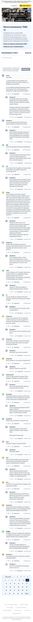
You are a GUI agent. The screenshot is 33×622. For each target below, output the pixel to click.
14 (10, 583)
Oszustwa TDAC (18, 610)
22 (18, 587)
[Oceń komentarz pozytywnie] (6, 94)
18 (26, 583)
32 (9, 593)
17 (22, 583)
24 (26, 587)
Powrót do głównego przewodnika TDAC (15, 44)
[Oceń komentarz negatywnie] (10, 94)
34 (17, 593)
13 (6, 583)
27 (14, 590)
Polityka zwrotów (7, 610)
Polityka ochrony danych (11, 604)
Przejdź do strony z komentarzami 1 (13, 46)
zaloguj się (28, 53)
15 (14, 583)
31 (5, 593)
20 (10, 587)
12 (27, 580)
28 (18, 590)
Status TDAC (27, 610)
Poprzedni (8, 577)
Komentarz (26, 69)
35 (22, 593)
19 (6, 587)
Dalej (26, 593)
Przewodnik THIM (17, 613)
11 (23, 580)
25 (6, 590)
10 (19, 580)
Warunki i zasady (24, 604)
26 (10, 590)
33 (13, 593)
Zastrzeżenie (10, 607)
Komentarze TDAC (16, 14)
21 (14, 587)
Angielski (14, 6)
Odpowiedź (16, 94)
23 (22, 587)
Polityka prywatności (21, 607)
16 (18, 583)
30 (26, 590)
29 (22, 590)
